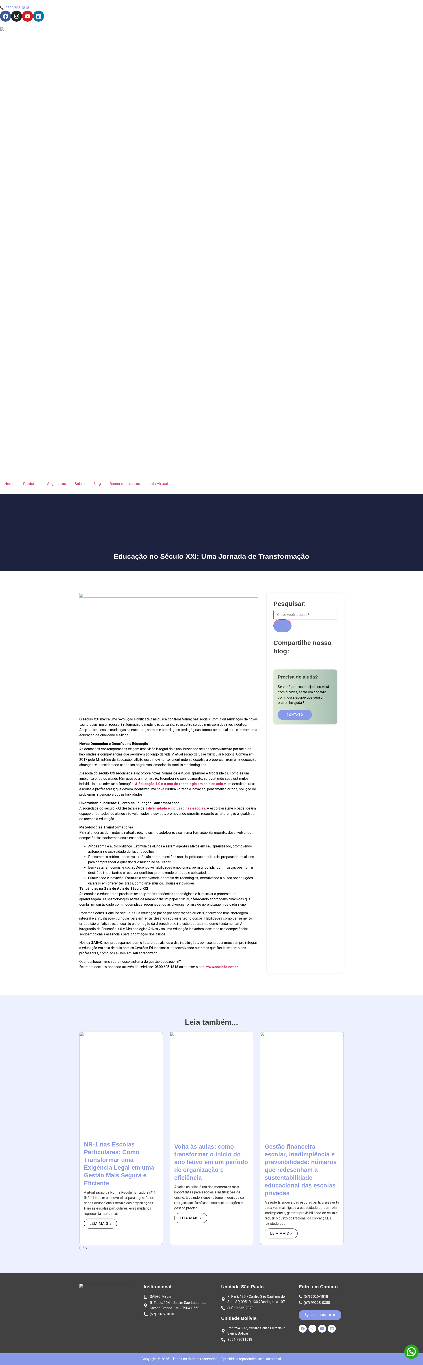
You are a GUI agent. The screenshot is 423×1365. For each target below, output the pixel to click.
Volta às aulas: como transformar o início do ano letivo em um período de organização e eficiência (211, 1162)
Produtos (30, 483)
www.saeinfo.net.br (222, 967)
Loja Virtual (158, 483)
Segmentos (56, 483)
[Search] (282, 625)
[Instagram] (16, 16)
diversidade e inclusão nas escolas (176, 808)
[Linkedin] (38, 16)
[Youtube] (27, 16)
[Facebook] (5, 16)
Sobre (80, 483)
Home (9, 483)
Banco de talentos (125, 483)
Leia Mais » (100, 1223)
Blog (97, 483)
